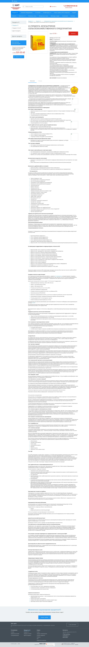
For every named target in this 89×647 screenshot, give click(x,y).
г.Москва (15, 1)
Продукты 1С (15, 25)
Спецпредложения (15, 635)
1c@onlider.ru (65, 635)
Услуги (38, 630)
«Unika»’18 (73, 643)
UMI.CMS (76, 644)
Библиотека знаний (15, 633)
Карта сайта (65, 637)
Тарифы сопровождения (42, 633)
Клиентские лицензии (41, 640)
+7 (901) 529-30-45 (66, 634)
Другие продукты (16, 30)
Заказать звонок (68, 7)
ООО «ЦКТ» (14, 623)
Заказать (73, 33)
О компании (14, 630)
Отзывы (12, 632)
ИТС (38, 638)
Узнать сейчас (44, 617)
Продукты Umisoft (16, 28)
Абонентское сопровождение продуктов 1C (44, 610)
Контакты (65, 630)
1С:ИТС (33, 302)
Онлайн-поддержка (41, 635)
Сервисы (39, 637)
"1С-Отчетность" (58, 276)
